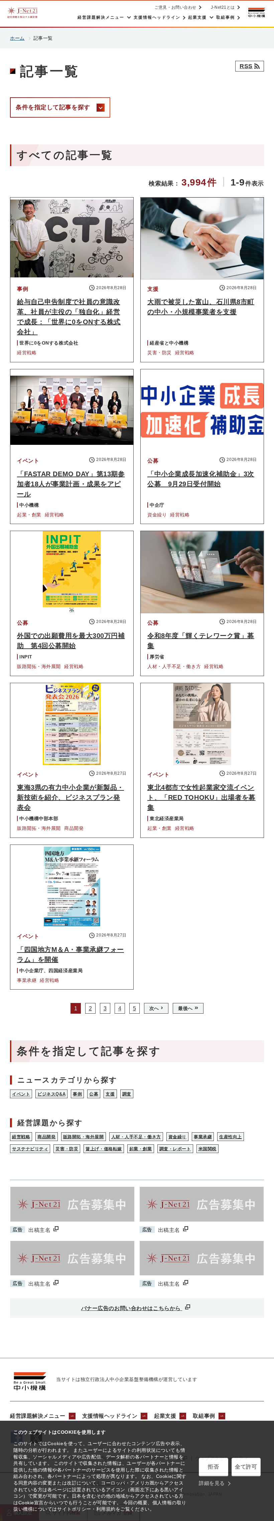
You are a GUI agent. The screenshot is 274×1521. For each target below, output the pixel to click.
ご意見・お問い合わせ (175, 7)
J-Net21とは (223, 7)
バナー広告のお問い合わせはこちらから (131, 1308)
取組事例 (204, 1416)
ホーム (17, 38)
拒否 (213, 1467)
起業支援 (165, 1416)
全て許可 (246, 1467)
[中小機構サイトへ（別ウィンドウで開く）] (256, 12)
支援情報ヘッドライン (110, 1416)
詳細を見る (212, 1483)
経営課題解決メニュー (37, 1416)
